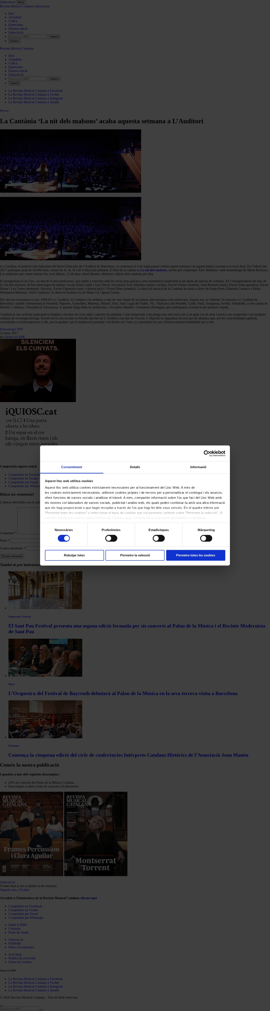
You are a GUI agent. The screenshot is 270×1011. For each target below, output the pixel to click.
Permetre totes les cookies (195, 555)
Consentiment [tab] (71, 467)
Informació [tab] (198, 467)
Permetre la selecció (135, 555)
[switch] (111, 538)
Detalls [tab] (135, 467)
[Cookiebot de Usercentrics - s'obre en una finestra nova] (206, 453)
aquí (128, 518)
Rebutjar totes (74, 555)
